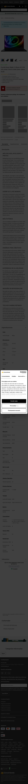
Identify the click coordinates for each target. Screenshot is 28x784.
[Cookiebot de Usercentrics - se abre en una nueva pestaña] (20, 372)
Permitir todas (14, 401)
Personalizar (13, 405)
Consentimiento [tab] (6, 376)
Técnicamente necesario (14, 410)
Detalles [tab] (14, 376)
